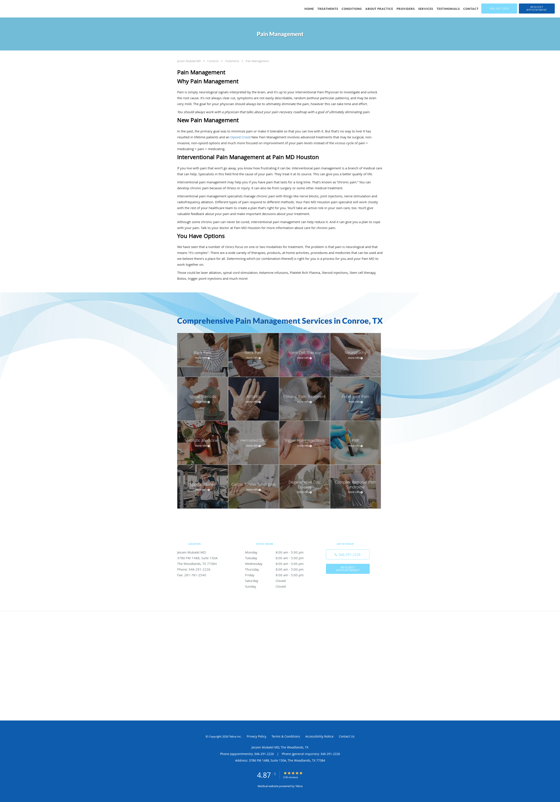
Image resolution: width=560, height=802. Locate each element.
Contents (213, 61)
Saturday (265, 580)
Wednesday (274, 563)
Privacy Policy (256, 736)
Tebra (299, 786)
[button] (537, 8)
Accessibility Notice (319, 736)
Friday (274, 575)
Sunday (265, 586)
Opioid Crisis (240, 137)
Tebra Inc (235, 736)
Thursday (274, 569)
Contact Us (347, 736)
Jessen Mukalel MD (189, 61)
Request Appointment (348, 568)
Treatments (232, 61)
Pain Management (257, 61)
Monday (274, 552)
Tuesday (274, 558)
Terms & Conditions (285, 736)
